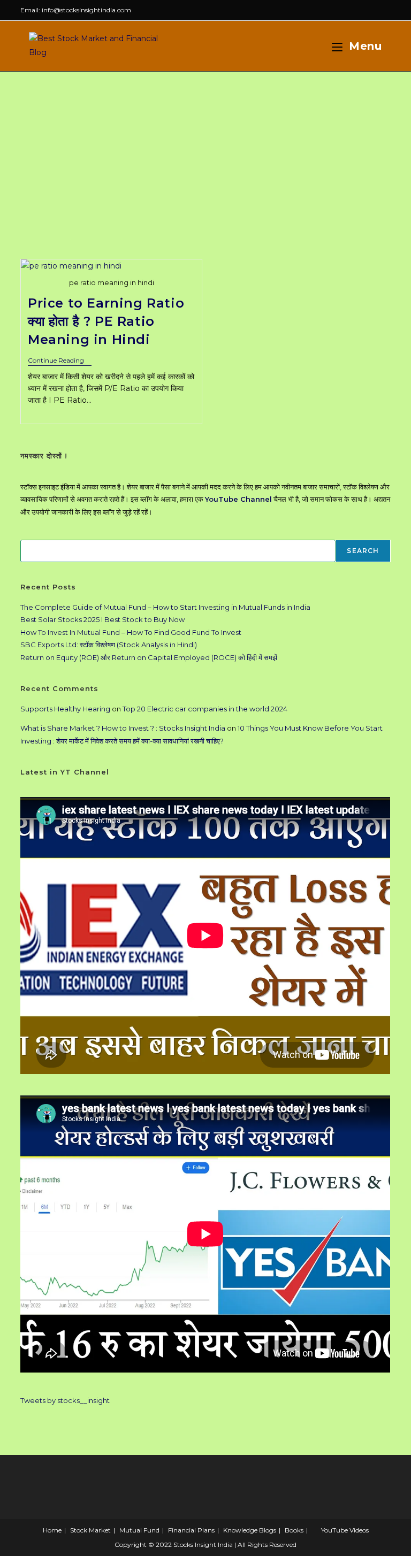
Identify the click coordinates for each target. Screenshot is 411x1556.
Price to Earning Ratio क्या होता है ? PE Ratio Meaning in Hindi (106, 321)
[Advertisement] (205, 152)
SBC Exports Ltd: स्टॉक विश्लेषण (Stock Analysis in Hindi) (108, 644)
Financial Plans (191, 1530)
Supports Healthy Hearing (65, 708)
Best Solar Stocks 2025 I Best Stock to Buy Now (102, 619)
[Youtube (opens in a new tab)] (386, 10)
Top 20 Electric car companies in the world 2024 (205, 708)
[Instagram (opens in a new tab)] (375, 10)
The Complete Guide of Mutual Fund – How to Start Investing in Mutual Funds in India (165, 607)
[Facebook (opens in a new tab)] (363, 10)
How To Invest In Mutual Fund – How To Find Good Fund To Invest (130, 632)
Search (363, 551)
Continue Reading (60, 361)
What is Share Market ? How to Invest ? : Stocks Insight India (122, 728)
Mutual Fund (139, 1530)
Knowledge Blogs (249, 1530)
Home (52, 1530)
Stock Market (90, 1530)
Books (294, 1530)
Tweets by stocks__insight (65, 1400)
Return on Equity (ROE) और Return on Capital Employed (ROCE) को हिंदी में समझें (148, 657)
